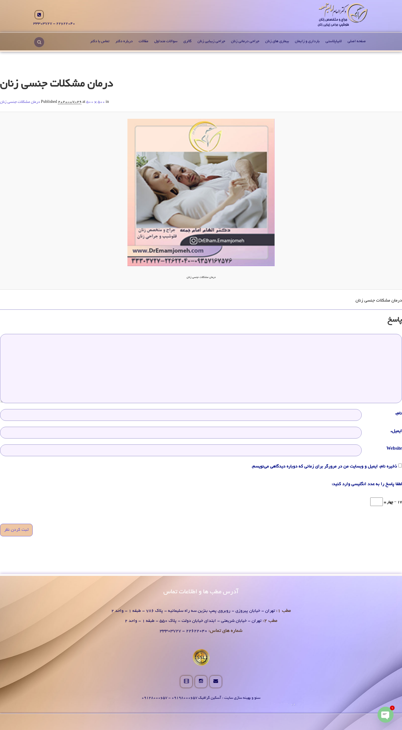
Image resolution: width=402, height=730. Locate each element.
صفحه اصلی (357, 41)
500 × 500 (95, 102)
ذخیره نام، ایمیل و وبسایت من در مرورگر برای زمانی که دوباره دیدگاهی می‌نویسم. (324, 466)
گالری (187, 41)
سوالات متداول (165, 41)
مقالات (143, 41)
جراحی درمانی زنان (245, 41)
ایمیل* (396, 431)
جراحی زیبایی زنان (211, 41)
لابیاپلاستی (333, 41)
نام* (398, 413)
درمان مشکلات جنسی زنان (20, 102)
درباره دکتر (124, 41)
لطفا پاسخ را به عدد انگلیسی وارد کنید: (367, 484)
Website (394, 448)
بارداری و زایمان (307, 41)
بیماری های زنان (277, 41)
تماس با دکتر (99, 41)
